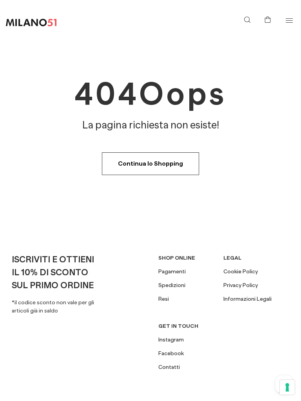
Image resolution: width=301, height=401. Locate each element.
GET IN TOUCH (178, 326)
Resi (163, 299)
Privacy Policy (240, 285)
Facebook (171, 353)
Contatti (169, 367)
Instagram (171, 339)
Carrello (269, 18)
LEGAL (232, 258)
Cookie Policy (240, 271)
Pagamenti (172, 271)
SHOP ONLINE (176, 258)
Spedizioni (171, 285)
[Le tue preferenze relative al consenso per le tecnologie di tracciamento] (287, 387)
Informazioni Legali (247, 299)
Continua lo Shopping (150, 163)
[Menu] (289, 20)
